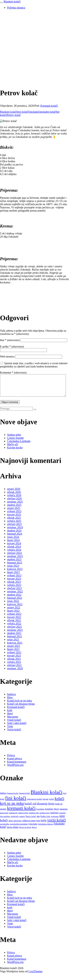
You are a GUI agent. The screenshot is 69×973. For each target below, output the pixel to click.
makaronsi (13, 813)
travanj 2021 (14, 655)
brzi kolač (22, 111)
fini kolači (15, 798)
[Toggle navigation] (1, 2)
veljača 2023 (14, 585)
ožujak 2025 (14, 517)
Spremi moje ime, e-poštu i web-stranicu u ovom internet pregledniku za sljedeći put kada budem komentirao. (33, 365)
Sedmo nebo (14, 434)
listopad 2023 (14, 562)
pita (38, 816)
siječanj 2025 (14, 524)
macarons (64, 809)
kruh (9, 710)
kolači (51, 799)
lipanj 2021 (13, 649)
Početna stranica (16, 7)
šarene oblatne (13, 827)
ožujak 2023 (14, 581)
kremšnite (49, 809)
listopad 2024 (14, 533)
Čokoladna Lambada (18, 441)
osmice (22, 816)
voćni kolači (56, 820)
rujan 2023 (13, 565)
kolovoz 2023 (14, 568)
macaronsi (4, 813)
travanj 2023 (14, 578)
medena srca (44, 813)
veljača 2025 (14, 520)
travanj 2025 (14, 514)
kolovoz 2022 (14, 604)
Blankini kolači (12, 1)
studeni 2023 (14, 559)
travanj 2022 (14, 617)
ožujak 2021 (14, 658)
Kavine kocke (15, 447)
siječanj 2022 (14, 626)
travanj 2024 (14, 543)
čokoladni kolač (47, 111)
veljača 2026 (14, 495)
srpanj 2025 (13, 508)
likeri (10, 713)
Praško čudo (45, 816)
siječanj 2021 (14, 665)
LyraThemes (35, 971)
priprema (55, 816)
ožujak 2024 (14, 546)
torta (38, 820)
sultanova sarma (29, 820)
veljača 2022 (14, 623)
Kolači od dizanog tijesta (21, 703)
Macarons (12, 716)
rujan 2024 (13, 536)
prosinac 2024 (15, 527)
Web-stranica (7, 356)
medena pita (34, 813)
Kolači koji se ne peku (19, 700)
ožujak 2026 (14, 492)
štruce (34, 827)
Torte (10, 726)
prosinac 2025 (15, 501)
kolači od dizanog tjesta (39, 803)
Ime (10, 340)
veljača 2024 (14, 549)
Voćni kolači (14, 729)
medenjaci (54, 812)
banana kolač (24, 793)
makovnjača (23, 813)
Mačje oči (12, 444)
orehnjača (15, 816)
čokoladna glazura (45, 824)
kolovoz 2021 (14, 642)
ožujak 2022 (14, 620)
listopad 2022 (14, 597)
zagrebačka (4, 824)
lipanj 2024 (13, 540)
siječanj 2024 (14, 552)
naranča (62, 813)
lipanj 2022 (13, 610)
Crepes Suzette (15, 437)
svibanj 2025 (14, 511)
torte (44, 820)
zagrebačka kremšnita (19, 824)
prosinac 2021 (15, 629)
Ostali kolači (14, 719)
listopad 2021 (14, 636)
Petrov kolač (14, 114)
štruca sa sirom (25, 827)
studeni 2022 (14, 594)
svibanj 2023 (14, 575)
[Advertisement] (34, 47)
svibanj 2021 (14, 652)
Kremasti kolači (49, 105)
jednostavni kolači (34, 799)
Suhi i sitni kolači (16, 723)
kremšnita (40, 809)
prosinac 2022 (15, 591)
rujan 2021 (13, 639)
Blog (10, 697)
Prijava (11, 755)
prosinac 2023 (15, 556)
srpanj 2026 (13, 488)
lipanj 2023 (13, 572)
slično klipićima (14, 821)
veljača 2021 (14, 661)
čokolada (33, 111)
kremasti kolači (21, 808)
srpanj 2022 (13, 607)
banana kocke (12, 793)
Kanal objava (14, 758)
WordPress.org (15, 764)
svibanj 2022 (14, 613)
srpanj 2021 (13, 645)
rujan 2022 (13, 601)
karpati (45, 799)
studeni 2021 (14, 633)
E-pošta (12, 346)
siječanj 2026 (14, 498)
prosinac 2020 (15, 668)
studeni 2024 (14, 530)
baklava (11, 694)
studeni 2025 (14, 504)
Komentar (13, 372)
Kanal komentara (16, 761)
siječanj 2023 (14, 588)
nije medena (5, 816)
